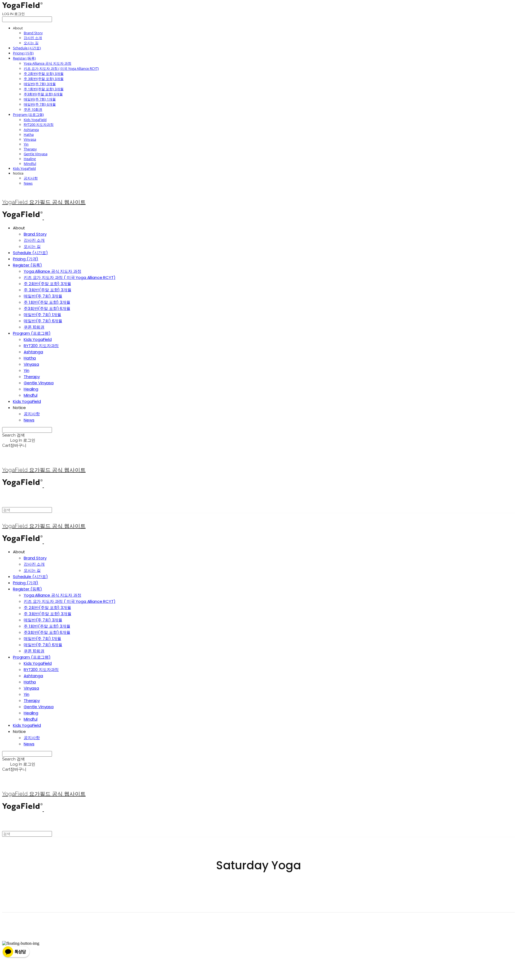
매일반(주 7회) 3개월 (40, 83)
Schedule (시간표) (27, 48)
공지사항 (31, 178)
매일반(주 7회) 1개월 (40, 99)
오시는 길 (31, 42)
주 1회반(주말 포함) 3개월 (44, 88)
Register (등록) (24, 58)
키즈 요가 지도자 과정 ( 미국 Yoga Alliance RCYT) (61, 68)
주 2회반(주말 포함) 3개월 (44, 73)
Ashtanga (31, 129)
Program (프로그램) (28, 114)
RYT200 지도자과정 (39, 124)
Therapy (30, 149)
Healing (30, 158)
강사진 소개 (33, 37)
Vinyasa (30, 139)
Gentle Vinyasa (35, 153)
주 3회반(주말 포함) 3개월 (44, 78)
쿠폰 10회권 (33, 109)
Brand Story (33, 32)
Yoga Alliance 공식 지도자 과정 (47, 63)
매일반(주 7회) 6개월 (40, 104)
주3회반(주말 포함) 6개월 (43, 94)
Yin (26, 144)
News (28, 183)
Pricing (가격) (23, 53)
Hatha (29, 134)
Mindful (30, 163)
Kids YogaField (35, 119)
